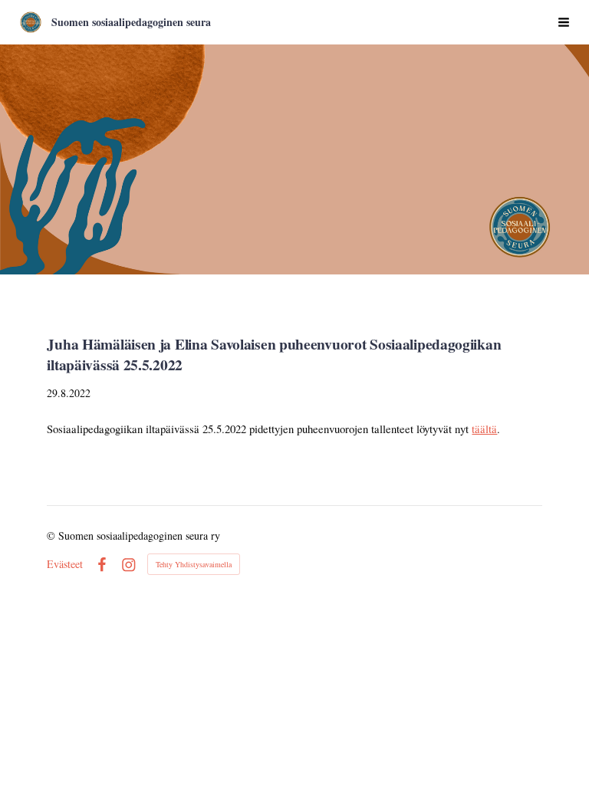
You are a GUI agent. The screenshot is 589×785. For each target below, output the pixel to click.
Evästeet (65, 564)
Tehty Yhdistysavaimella (194, 564)
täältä (484, 428)
